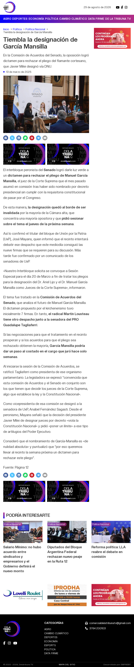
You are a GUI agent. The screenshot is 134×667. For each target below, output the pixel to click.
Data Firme (96, 18)
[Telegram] (38, 137)
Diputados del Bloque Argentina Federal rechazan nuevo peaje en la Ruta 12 (64, 554)
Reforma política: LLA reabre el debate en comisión (109, 552)
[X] (12, 137)
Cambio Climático (73, 18)
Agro (7, 18)
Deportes (19, 18)
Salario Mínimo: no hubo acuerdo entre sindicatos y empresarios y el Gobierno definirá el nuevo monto (22, 559)
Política (51, 18)
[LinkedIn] (18, 137)
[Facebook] (5, 137)
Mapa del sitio (67, 664)
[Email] (44, 137)
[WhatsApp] (25, 137)
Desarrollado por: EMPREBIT (117, 665)
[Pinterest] (31, 137)
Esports (50, 645)
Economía (36, 18)
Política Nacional (12, 524)
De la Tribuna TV (118, 18)
